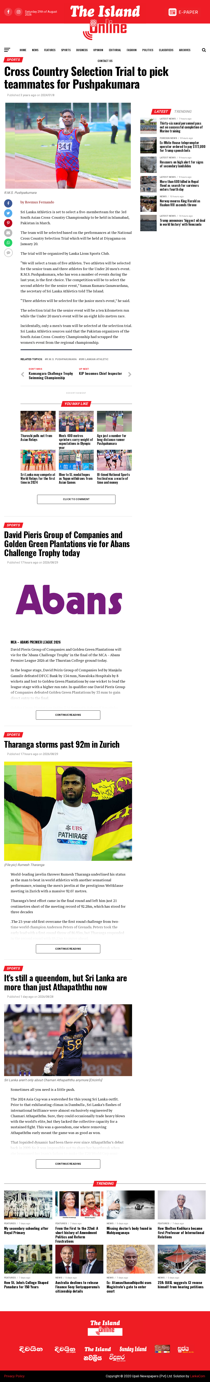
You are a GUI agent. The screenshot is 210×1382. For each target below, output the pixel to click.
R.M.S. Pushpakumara (61, 359)
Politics (147, 50)
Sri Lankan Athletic (94, 359)
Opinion (98, 50)
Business (82, 50)
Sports (66, 50)
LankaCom (197, 1376)
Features (49, 50)
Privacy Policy (14, 1376)
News (35, 50)
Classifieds (166, 50)
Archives (184, 50)
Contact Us (105, 61)
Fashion (132, 50)
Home (23, 50)
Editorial (115, 50)
